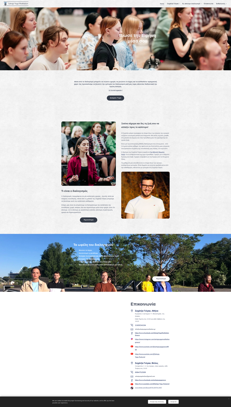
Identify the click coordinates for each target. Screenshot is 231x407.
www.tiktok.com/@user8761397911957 (148, 388)
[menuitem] (163, 3)
